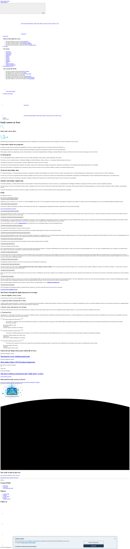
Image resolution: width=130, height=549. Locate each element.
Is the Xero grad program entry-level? (9, 211)
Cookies (5, 497)
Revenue (8, 58)
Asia (24, 75)
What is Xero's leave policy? (7, 270)
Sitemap (5, 495)
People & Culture (26, 42)
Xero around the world (8, 488)
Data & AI (8, 55)
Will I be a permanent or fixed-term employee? (11, 225)
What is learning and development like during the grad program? (15, 232)
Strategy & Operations (11, 64)
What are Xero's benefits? (7, 276)
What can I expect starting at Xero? (9, 252)
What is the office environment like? (9, 259)
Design (7, 57)
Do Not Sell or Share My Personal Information (25, 546)
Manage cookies (6, 498)
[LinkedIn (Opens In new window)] (13, 524)
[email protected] (22, 223)
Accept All (93, 546)
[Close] (114, 538)
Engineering (8, 54)
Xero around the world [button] (8, 66)
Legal (7, 62)
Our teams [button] (5, 46)
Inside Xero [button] (5, 36)
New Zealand (28, 73)
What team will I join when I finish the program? (12, 238)
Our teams (8, 51)
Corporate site (6, 494)
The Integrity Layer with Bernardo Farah (15, 356)
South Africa (28, 76)
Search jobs (26, 105)
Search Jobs (23, 33)
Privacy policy (6, 496)
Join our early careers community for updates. (20, 382)
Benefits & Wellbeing (27, 43)
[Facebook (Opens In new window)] (13, 513)
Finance (7, 60)
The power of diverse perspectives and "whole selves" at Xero (22, 374)
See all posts (6, 376)
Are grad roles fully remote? (7, 243)
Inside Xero (25, 41)
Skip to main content (5, 1)
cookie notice (24, 542)
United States (31, 78)
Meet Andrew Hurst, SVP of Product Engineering (18, 362)
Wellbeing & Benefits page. (53, 282)
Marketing (8, 61)
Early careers (9, 52)
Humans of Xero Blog (8, 93)
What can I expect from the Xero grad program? (12, 217)
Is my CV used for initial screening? (9, 199)
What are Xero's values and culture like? (10, 264)
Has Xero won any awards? (7, 284)
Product (7, 56)
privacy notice (31, 542)
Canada (24, 72)
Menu (43, 13)
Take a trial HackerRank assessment (8, 208)
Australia (27, 71)
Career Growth (33, 45)
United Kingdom (31, 77)
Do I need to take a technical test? (9, 204)
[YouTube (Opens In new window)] (13, 534)
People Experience (10, 63)
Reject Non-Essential (94, 542)
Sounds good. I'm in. (10, 477)
